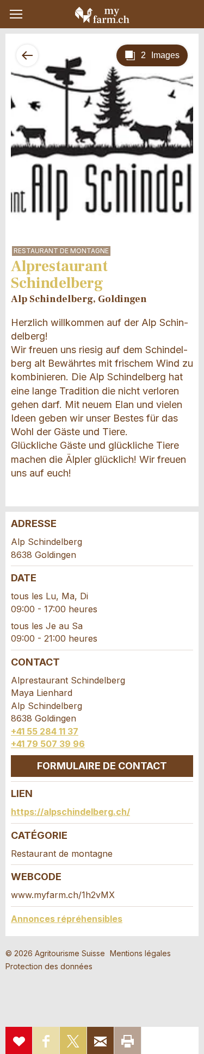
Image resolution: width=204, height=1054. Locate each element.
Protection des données (48, 966)
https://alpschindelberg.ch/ (70, 811)
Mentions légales (140, 953)
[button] (16, 14)
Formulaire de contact (102, 765)
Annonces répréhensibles (66, 918)
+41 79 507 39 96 (48, 743)
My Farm (102, 14)
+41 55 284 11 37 (44, 731)
